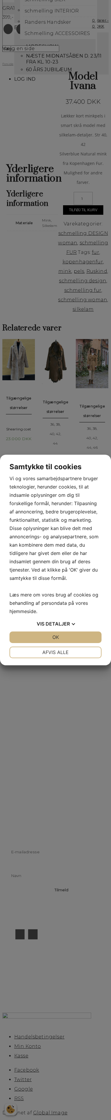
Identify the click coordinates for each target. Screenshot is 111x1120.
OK (55, 637)
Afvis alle (55, 652)
